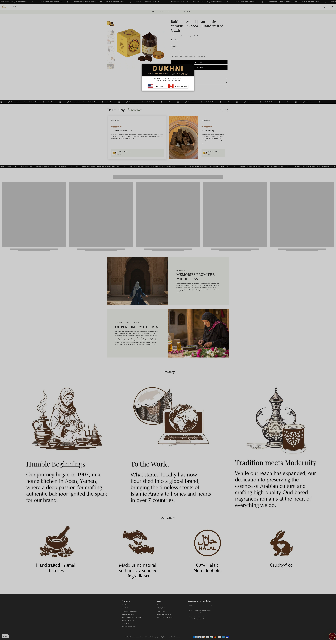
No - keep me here (181, 86)
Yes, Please (160, 86)
